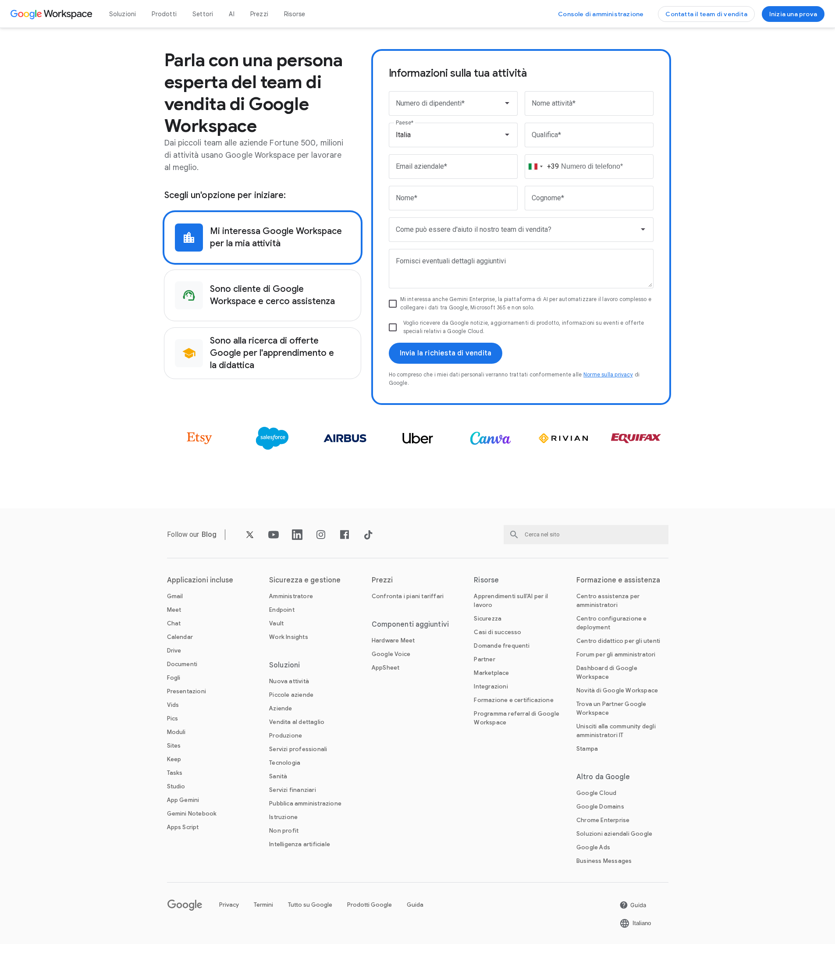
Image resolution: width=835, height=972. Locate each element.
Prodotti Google (369, 904)
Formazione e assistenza (618, 580)
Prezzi (259, 14)
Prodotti (164, 14)
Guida (415, 904)
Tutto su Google (310, 904)
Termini (263, 904)
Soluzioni (122, 14)
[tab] (262, 237)
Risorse (294, 14)
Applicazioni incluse (200, 580)
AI (231, 14)
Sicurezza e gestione (305, 580)
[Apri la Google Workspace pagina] (52, 14)
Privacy (229, 904)
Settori (202, 14)
